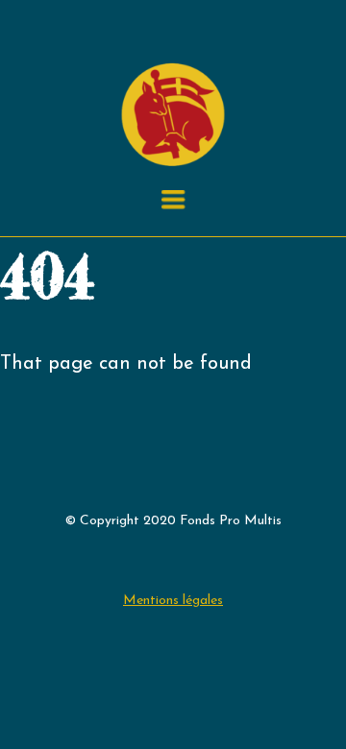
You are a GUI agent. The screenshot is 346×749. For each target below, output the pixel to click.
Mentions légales (173, 600)
